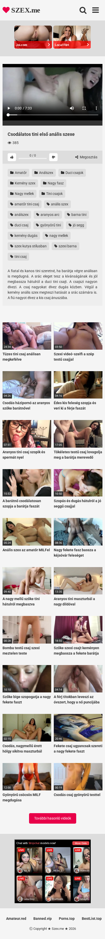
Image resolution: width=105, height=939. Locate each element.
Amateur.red (16, 918)
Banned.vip (42, 918)
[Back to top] (95, 928)
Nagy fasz (55, 183)
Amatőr (20, 173)
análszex (21, 215)
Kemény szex (24, 183)
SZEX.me (25, 10)
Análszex (45, 173)
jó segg (78, 225)
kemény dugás (25, 236)
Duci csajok (74, 173)
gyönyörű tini (50, 225)
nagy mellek (58, 236)
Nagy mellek (24, 194)
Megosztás (88, 157)
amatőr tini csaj (26, 204)
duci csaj (21, 225)
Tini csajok (54, 194)
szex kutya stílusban (30, 246)
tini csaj (20, 257)
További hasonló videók (52, 818)
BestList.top (92, 918)
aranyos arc (49, 215)
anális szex (59, 204)
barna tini (78, 215)
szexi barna (67, 246)
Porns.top (67, 918)
